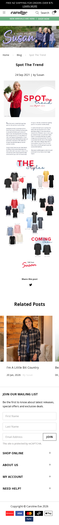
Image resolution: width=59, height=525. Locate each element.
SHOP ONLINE (13, 453)
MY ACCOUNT (13, 477)
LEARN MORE (29, 6)
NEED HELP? (12, 488)
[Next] (56, 347)
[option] (29, 345)
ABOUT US (10, 465)
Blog (19, 54)
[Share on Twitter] (30, 285)
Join (49, 437)
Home (6, 54)
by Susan (38, 75)
